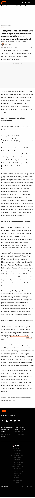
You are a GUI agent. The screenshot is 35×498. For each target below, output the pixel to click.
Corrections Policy (21, 427)
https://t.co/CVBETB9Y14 (13, 136)
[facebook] (15, 420)
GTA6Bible (17, 482)
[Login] (32, 2)
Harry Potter (12, 50)
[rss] (3, 420)
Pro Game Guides (17, 448)
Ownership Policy (6, 429)
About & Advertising (7, 427)
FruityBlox (17, 478)
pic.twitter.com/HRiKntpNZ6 (19, 336)
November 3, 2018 (27, 247)
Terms (3, 431)
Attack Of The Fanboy (17, 455)
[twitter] (11, 420)
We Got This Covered (17, 462)
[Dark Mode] (25, 2)
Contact (3, 436)
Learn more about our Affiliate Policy (8, 400)
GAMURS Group (30, 486)
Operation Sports (17, 471)
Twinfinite (17, 451)
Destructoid (17, 464)
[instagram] (7, 420)
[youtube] (19, 420)
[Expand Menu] (28, 2)
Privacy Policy (5, 434)
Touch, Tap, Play (17, 475)
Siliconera (17, 460)
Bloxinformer (17, 480)
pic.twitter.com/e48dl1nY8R (17, 245)
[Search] (22, 2)
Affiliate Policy (19, 434)
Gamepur (17, 453)
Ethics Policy (19, 431)
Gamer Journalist (17, 466)
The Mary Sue (17, 473)
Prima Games (17, 457)
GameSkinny (17, 469)
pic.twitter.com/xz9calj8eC (9, 139)
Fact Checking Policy (21, 429)
